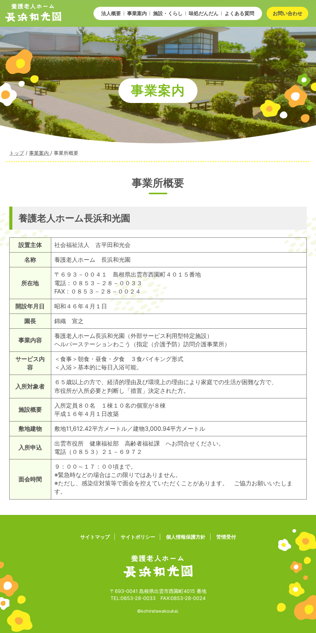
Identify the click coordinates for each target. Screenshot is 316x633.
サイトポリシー (138, 537)
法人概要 (111, 13)
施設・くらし (168, 13)
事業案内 (137, 13)
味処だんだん (203, 13)
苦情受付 (226, 537)
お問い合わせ (287, 13)
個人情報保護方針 (186, 537)
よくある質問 (239, 13)
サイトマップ (95, 537)
